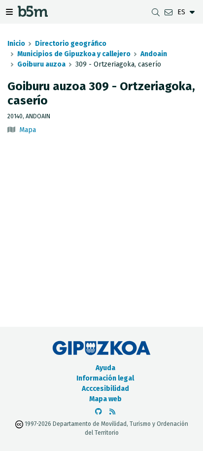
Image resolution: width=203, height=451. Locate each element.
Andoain (153, 54)
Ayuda (105, 368)
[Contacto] (168, 12)
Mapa (27, 130)
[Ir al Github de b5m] (98, 412)
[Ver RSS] (112, 412)
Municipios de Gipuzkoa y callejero (74, 54)
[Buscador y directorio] (156, 12)
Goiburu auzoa (41, 64)
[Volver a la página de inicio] (33, 14)
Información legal (105, 378)
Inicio (16, 43)
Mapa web (105, 399)
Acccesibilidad (105, 388)
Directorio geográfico (70, 43)
